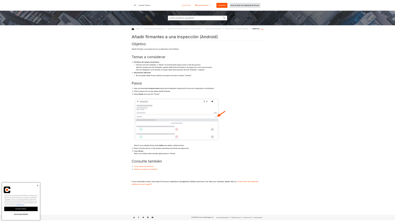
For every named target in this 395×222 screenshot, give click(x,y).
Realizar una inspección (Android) (145, 169)
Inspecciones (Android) (213, 28)
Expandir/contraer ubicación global (262, 28)
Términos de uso (236, 217)
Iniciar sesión (258, 217)
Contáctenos (222, 5)
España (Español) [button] (202, 5)
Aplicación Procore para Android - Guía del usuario (184, 28)
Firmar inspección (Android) (143, 166)
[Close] (37, 185)
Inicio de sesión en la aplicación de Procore (245, 5)
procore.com (186, 5)
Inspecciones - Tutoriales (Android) (237, 28)
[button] (224, 18)
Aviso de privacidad (222, 217)
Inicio (138, 28)
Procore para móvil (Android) (153, 28)
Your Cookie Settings (21, 214)
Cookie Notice (20, 204)
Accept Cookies (21, 209)
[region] (21, 201)
